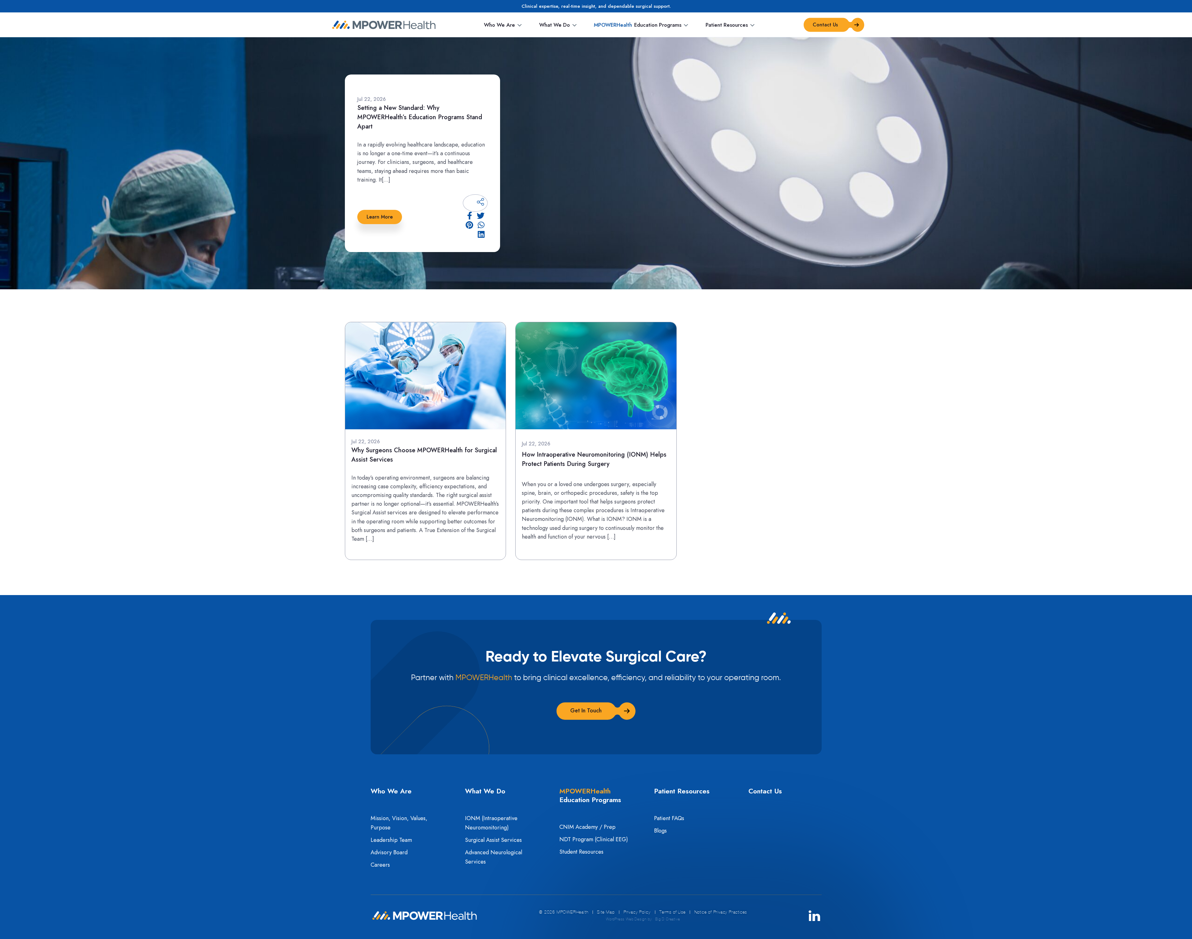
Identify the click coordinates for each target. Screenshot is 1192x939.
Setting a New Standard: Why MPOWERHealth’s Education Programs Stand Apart (419, 117)
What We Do (554, 25)
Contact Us (765, 791)
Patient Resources (727, 25)
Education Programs (637, 25)
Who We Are (499, 25)
